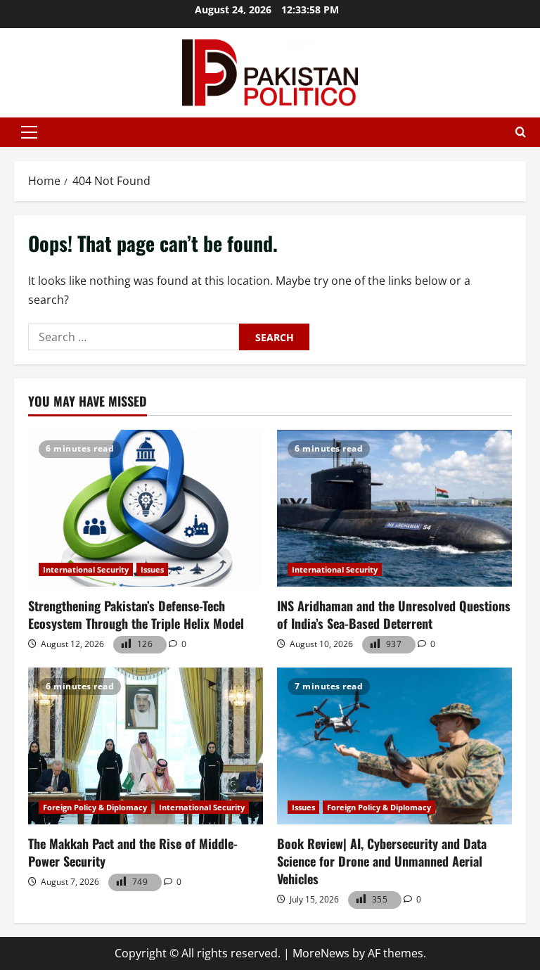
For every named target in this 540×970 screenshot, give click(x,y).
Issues (152, 569)
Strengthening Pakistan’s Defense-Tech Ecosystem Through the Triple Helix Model (136, 614)
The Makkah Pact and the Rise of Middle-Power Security (133, 852)
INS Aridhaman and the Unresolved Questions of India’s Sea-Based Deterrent (393, 614)
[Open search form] (520, 132)
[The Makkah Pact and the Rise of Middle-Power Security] (145, 746)
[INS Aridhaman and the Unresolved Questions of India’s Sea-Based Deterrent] (394, 508)
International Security (86, 569)
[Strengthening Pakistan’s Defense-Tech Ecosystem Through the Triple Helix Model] (145, 508)
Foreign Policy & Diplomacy (95, 807)
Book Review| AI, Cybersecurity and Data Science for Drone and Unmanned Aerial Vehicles (382, 861)
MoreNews (320, 953)
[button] (29, 132)
